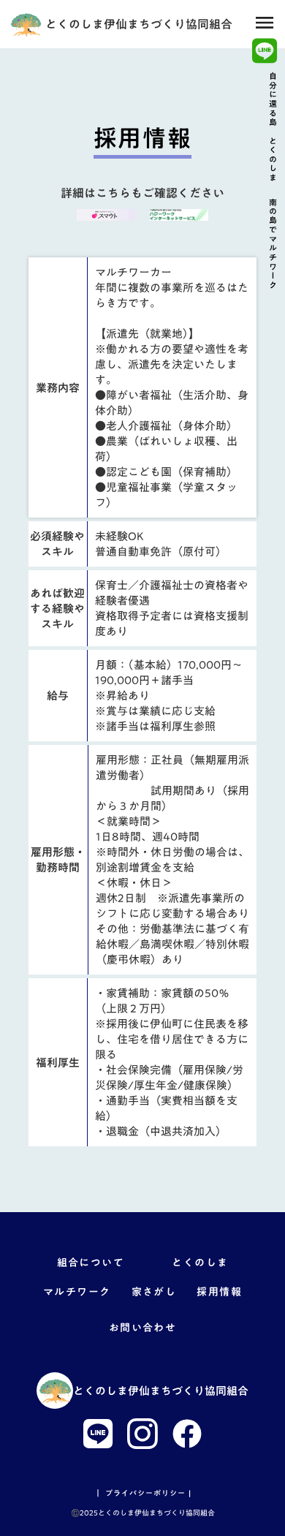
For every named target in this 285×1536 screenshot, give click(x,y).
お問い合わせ (142, 1328)
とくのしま (200, 1263)
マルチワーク (76, 1292)
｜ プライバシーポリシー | (142, 1493)
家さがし (154, 1292)
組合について (90, 1263)
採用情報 (219, 1292)
